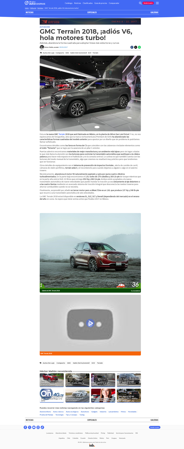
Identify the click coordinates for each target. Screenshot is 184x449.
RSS (137, 433)
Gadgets (94, 412)
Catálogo (68, 3)
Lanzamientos (114, 412)
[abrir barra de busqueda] (140, 3)
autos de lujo (48, 53)
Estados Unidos (92, 438)
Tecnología (59, 415)
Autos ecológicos (72, 412)
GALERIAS (154, 12)
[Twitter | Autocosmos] (29, 427)
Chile (68, 438)
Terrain (95, 53)
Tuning (81, 415)
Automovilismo (45, 412)
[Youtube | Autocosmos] (34, 427)
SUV (89, 53)
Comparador (114, 3)
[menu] (157, 3)
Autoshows (45, 27)
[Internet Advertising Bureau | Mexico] (92, 445)
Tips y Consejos (71, 415)
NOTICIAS (29, 12)
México (102, 438)
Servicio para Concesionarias (124, 433)
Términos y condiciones (76, 433)
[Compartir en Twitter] (135, 47)
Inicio (27, 8)
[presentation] (90, 251)
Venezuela (122, 438)
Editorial (33, 8)
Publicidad (110, 433)
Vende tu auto (148, 3)
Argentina (62, 438)
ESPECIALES (92, 12)
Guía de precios (100, 3)
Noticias (77, 3)
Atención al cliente (61, 433)
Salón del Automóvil (78, 53)
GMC (67, 53)
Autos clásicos (58, 412)
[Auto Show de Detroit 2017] (90, 21)
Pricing (103, 433)
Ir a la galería (135, 290)
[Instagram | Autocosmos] (38, 427)
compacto (60, 53)
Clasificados (88, 3)
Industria (103, 412)
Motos (123, 412)
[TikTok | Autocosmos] (42, 427)
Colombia (75, 438)
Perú (107, 438)
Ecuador (83, 438)
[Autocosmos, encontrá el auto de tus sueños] (35, 3)
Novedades (132, 412)
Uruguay (114, 438)
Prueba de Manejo (46, 415)
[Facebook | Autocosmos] (25, 427)
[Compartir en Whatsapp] (139, 47)
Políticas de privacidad (92, 433)
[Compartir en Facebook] (131, 47)
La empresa (49, 433)
